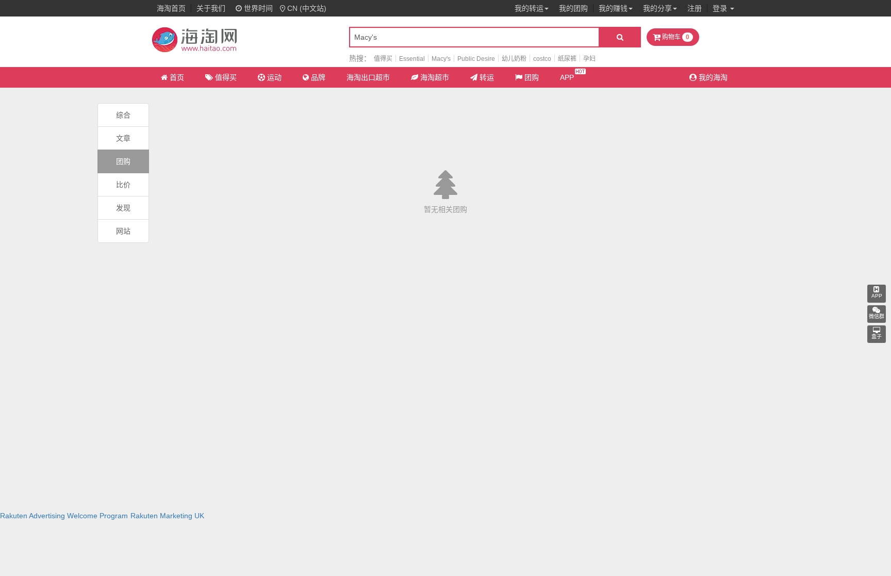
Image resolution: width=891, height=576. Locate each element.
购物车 (675, 37)
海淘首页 (171, 8)
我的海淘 (712, 77)
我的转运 (529, 8)
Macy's (441, 58)
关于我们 (210, 8)
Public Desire (476, 58)
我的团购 (573, 8)
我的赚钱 (613, 8)
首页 (177, 77)
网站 (123, 231)
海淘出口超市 (368, 77)
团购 (531, 77)
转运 (487, 77)
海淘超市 (434, 77)
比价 (123, 184)
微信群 (876, 316)
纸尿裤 (567, 58)
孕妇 (589, 58)
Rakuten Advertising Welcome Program (64, 516)
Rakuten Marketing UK (167, 516)
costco (542, 58)
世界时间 (257, 8)
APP (567, 77)
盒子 (876, 336)
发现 (123, 208)
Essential (412, 58)
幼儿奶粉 (514, 58)
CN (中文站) (306, 8)
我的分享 (657, 8)
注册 (694, 8)
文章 (123, 138)
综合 (123, 115)
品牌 (318, 77)
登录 (721, 8)
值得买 (383, 58)
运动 (274, 77)
